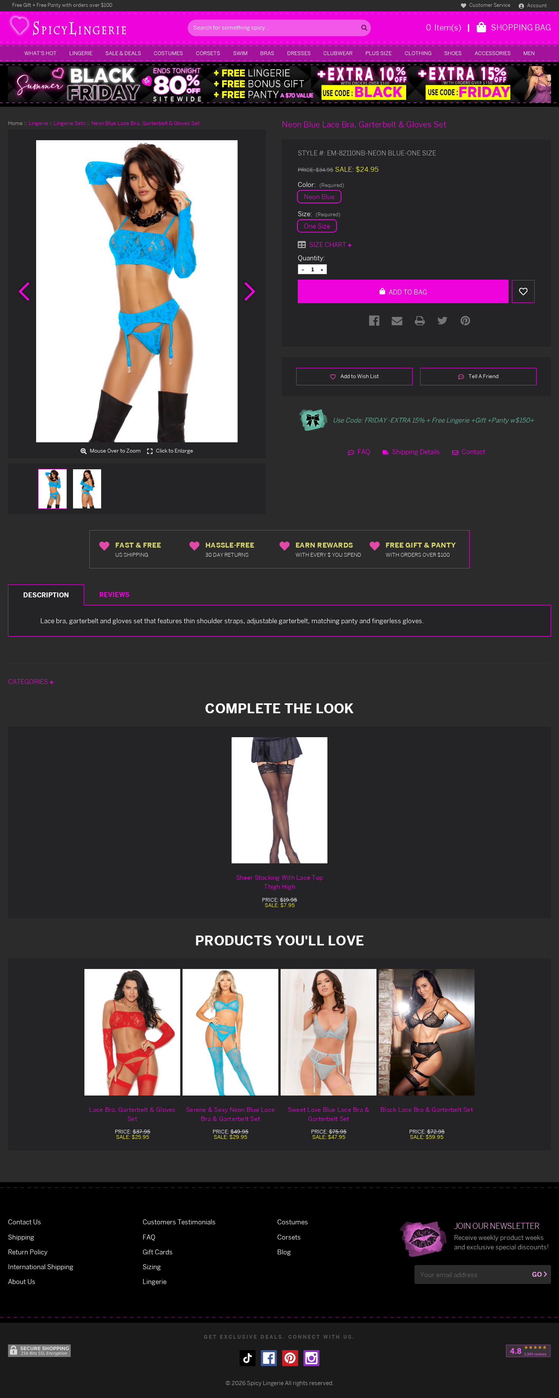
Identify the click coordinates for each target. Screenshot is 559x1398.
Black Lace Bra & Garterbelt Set (426, 1109)
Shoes (453, 53)
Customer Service (489, 5)
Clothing (418, 53)
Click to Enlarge (174, 451)
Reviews (114, 594)
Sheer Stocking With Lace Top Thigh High (279, 882)
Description (46, 595)
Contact (472, 452)
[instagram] (311, 1358)
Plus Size (378, 53)
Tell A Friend (483, 376)
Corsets (208, 53)
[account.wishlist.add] (523, 291)
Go (537, 1274)
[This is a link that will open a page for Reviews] (528, 1350)
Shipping (21, 1237)
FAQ (363, 452)
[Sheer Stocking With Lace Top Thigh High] (279, 800)
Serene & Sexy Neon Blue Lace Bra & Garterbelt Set (230, 1114)
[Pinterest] (465, 320)
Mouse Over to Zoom (115, 451)
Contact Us (24, 1222)
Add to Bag (407, 292)
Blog (284, 1252)
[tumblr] (248, 1358)
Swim (240, 53)
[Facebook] (374, 320)
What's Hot (40, 53)
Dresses (299, 53)
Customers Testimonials (179, 1222)
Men (529, 53)
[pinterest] (290, 1358)
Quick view (132, 1031)
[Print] (419, 320)
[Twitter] (442, 320)
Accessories (493, 53)
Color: (321, 184)
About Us (21, 1282)
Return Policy (28, 1252)
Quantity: (311, 258)
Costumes (168, 53)
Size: (319, 214)
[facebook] (269, 1358)
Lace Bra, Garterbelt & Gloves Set (132, 1114)
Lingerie (80, 53)
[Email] (397, 320)
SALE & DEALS (123, 53)
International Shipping (40, 1267)
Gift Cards (158, 1252)
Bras (267, 53)
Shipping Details (415, 452)
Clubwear (338, 53)
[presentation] (24, 291)
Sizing (152, 1267)
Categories (28, 682)
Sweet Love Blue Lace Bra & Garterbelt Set (329, 1114)
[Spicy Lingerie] (96, 28)
